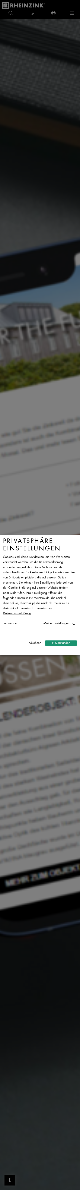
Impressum (10, 623)
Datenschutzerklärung (17, 613)
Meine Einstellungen (56, 623)
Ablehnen (35, 643)
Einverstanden (61, 643)
